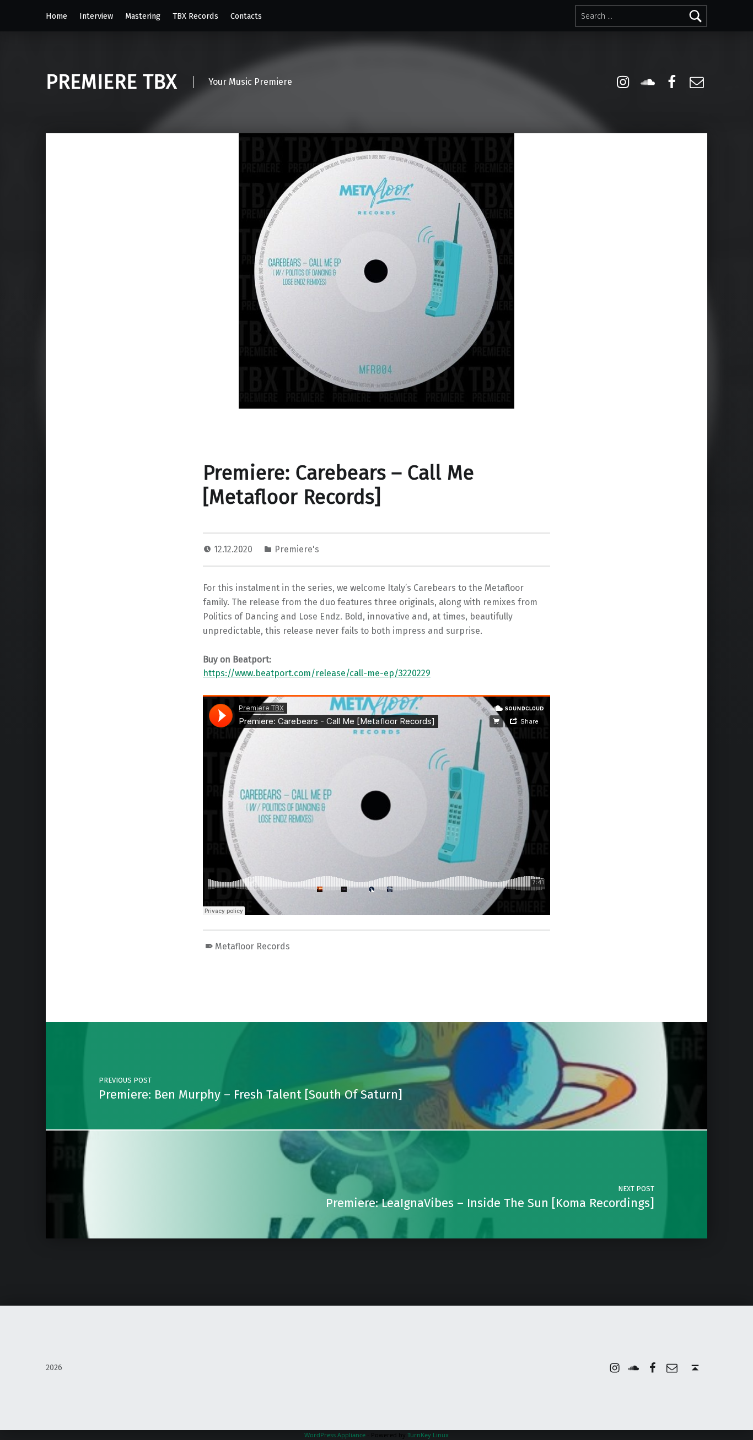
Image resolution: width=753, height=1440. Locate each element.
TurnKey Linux (428, 1435)
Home (56, 16)
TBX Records (195, 16)
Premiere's (297, 549)
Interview (96, 16)
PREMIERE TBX (111, 82)
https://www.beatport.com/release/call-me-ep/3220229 (317, 673)
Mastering (142, 16)
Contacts (246, 16)
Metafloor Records (252, 946)
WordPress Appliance (334, 1435)
